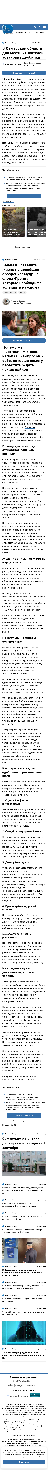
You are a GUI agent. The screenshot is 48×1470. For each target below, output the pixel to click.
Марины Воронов (29, 526)
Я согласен (24, 1462)
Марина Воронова (19, 301)
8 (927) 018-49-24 (22, 1381)
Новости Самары (11, 43)
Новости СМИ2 (9, 205)
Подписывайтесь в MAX (24, 73)
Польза (22, 292)
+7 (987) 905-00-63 (16, 1428)
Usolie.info (29, 1079)
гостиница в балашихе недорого (15, 1121)
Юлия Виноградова (32, 63)
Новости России (11, 259)
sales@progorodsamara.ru (23, 1385)
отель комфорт (8, 201)
